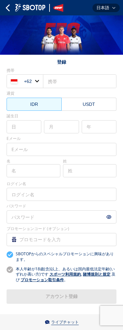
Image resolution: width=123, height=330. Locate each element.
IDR (34, 104)
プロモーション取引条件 (42, 279)
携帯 (10, 70)
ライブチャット (65, 322)
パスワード (16, 206)
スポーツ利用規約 (65, 274)
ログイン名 (16, 183)
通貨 (10, 93)
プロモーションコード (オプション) (38, 228)
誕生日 (12, 116)
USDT (89, 104)
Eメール (14, 138)
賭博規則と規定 (97, 274)
